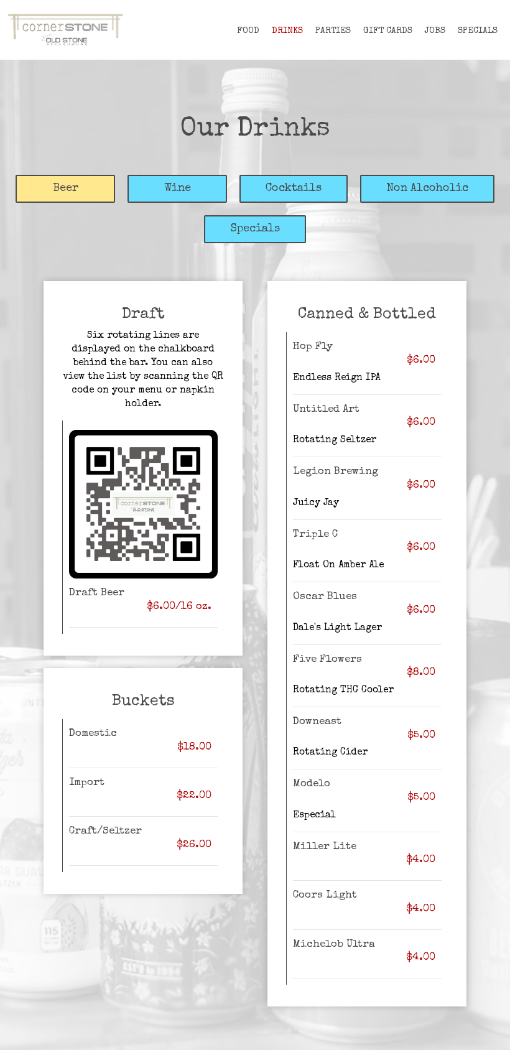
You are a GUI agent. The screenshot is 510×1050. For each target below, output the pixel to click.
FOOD (248, 31)
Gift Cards (387, 31)
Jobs (435, 31)
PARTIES (333, 31)
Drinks (287, 31)
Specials (478, 31)
